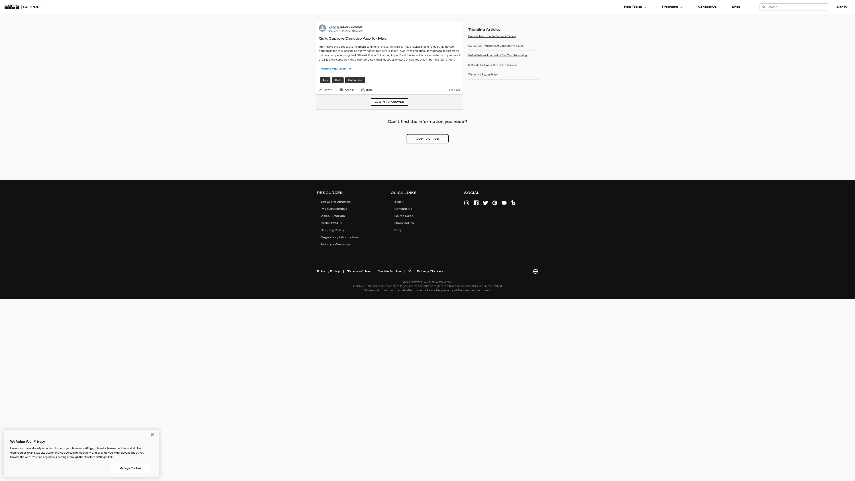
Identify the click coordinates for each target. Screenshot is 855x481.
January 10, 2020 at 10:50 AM (346, 31)
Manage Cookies (130, 468)
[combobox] (798, 7)
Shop (736, 7)
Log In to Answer (389, 102)
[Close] (152, 435)
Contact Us (707, 7)
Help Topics (633, 7)
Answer (349, 90)
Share (369, 90)
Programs (670, 7)
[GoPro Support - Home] (23, 6)
